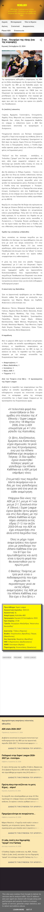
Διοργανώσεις (28, 26)
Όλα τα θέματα (30, 22)
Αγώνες (5, 26)
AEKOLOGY (22, 5)
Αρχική (4, 22)
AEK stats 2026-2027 (11, 729)
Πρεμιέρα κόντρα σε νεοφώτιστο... (18, 813)
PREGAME (17, 657)
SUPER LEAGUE (30, 657)
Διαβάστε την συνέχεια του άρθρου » (25, 748)
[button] (40, 40)
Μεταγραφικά (16, 22)
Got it (29, 910)
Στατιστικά (15, 26)
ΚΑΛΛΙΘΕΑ (7, 657)
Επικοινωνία (19, 31)
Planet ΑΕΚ (6, 31)
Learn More (18, 910)
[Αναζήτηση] (40, 6)
